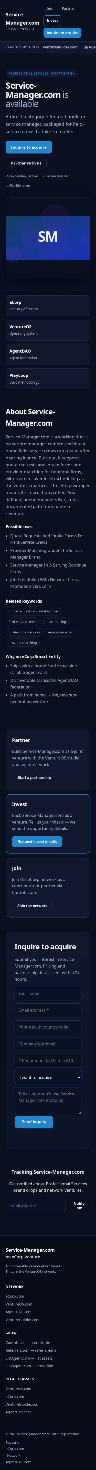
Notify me (79, 1205)
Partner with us (26, 163)
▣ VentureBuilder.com (56, 47)
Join (50, 8)
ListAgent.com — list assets (29, 1358)
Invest (52, 20)
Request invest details (37, 841)
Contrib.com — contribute (28, 1342)
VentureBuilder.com (22, 1319)
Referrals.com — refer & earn (31, 1350)
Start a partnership (34, 777)
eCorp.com (15, 1296)
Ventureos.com (18, 1388)
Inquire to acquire (62, 32)
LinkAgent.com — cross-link (29, 1365)
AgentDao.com (18, 1412)
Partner (68, 8)
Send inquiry (34, 1122)
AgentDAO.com (18, 1311)
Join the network (32, 905)
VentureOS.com (19, 1304)
